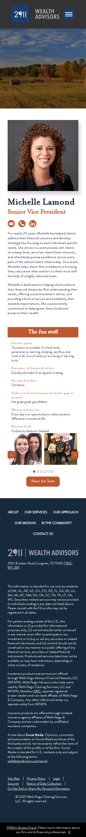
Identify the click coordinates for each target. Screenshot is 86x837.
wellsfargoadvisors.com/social (27, 761)
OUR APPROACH (65, 512)
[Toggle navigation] (69, 14)
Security (13, 783)
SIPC (37, 691)
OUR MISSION (25, 522)
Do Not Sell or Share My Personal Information (39, 788)
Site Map (14, 778)
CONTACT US (43, 533)
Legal (56, 778)
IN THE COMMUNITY (57, 522)
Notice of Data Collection (44, 783)
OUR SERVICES (35, 512)
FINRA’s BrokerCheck (22, 827)
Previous (11, 454)
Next (74, 454)
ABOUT (13, 512)
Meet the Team (43, 481)
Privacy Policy (36, 778)
